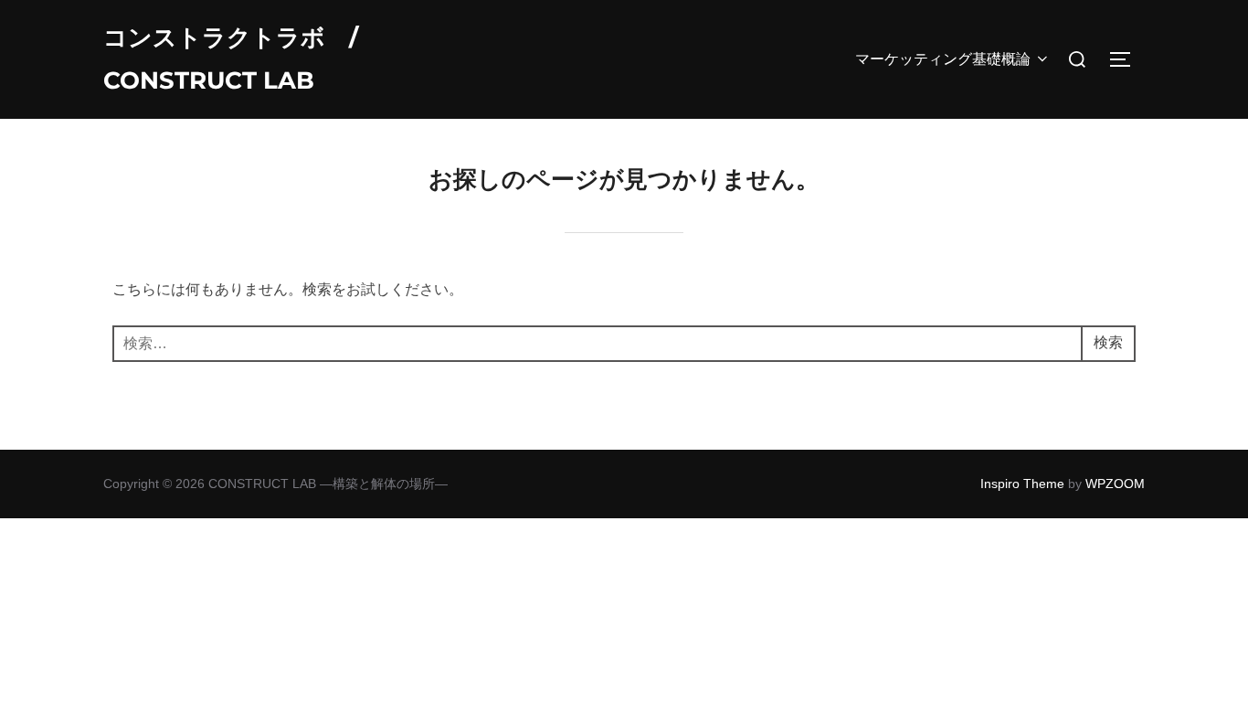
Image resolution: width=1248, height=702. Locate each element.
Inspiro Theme (1022, 483)
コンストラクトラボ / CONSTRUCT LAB (230, 59)
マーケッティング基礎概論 (943, 59)
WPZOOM (1115, 483)
